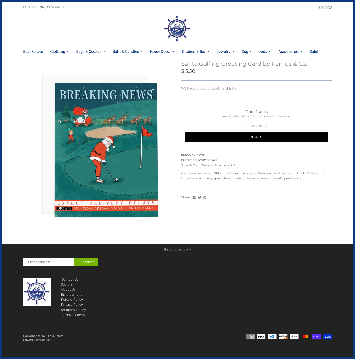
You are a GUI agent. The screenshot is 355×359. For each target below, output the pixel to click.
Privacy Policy (72, 304)
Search (66, 284)
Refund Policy (72, 299)
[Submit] (48, 7)
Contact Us (69, 279)
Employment (71, 294)
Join (41, 7)
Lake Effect (55, 336)
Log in (28, 7)
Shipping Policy (73, 310)
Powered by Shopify (36, 339)
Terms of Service (74, 315)
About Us (68, 289)
